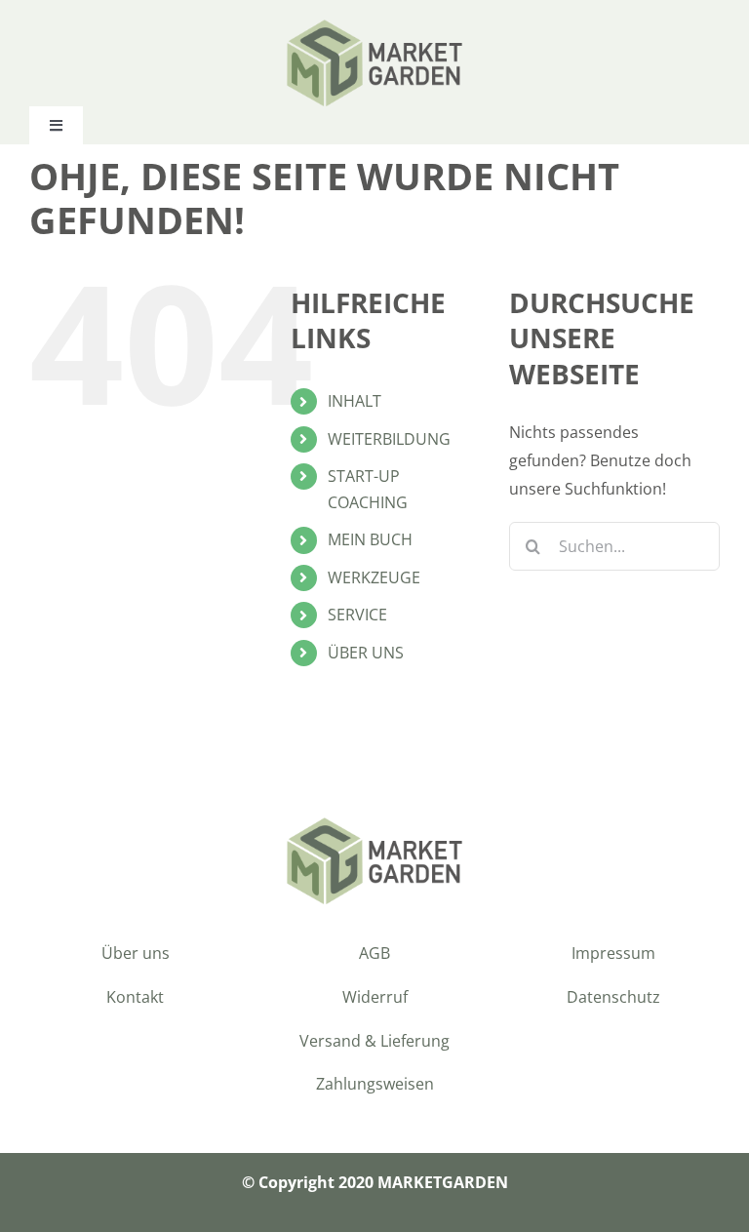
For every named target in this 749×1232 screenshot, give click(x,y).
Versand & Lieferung (374, 1041)
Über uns (135, 953)
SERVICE (357, 614)
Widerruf (375, 997)
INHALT (354, 401)
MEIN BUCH (370, 539)
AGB (374, 953)
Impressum (613, 953)
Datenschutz (613, 997)
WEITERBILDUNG (389, 439)
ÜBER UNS (366, 652)
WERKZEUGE (374, 577)
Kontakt (135, 997)
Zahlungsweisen (375, 1083)
